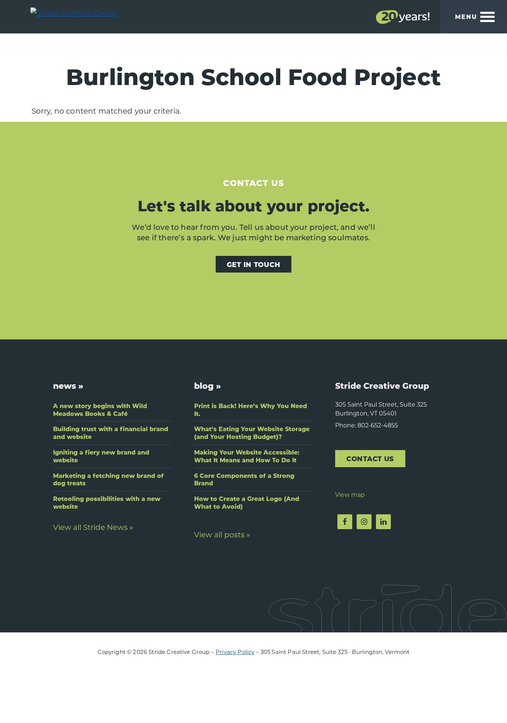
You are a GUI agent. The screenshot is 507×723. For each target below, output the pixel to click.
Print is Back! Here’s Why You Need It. (250, 409)
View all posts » (222, 534)
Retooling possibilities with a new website (106, 502)
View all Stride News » (93, 527)
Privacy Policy (235, 651)
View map (350, 494)
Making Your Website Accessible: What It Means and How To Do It (247, 456)
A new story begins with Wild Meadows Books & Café (100, 409)
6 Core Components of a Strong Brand (244, 479)
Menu (466, 16)
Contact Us (370, 458)
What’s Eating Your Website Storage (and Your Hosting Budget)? (252, 432)
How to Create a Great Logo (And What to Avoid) (246, 502)
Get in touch (254, 264)
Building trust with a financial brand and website (110, 432)
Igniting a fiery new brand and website (101, 456)
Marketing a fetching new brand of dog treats (108, 479)
